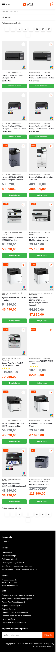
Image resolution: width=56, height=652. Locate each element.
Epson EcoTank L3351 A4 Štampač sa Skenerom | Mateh (41, 127)
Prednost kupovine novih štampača (16, 616)
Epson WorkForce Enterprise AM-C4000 (41, 178)
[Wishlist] (23, 44)
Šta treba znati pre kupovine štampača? (18, 595)
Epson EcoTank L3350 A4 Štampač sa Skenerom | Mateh (14, 127)
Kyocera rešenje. (9, 619)
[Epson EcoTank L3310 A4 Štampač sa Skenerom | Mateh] (41, 55)
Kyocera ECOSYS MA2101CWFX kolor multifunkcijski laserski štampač (38, 301)
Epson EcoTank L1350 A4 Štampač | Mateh (12, 76)
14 (37, 29)
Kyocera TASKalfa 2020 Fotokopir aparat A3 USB (39, 483)
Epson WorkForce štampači (13, 602)
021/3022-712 (11, 583)
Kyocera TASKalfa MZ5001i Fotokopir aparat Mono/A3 (12, 178)
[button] (52, 4)
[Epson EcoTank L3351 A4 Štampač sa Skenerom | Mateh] (41, 106)
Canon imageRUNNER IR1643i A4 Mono (41, 362)
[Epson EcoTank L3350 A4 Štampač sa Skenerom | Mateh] (14, 106)
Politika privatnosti (9, 559)
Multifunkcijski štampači (12, 72)
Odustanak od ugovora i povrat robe (17, 566)
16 (49, 29)
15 (43, 29)
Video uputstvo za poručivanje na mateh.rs (19, 569)
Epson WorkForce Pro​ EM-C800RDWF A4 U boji (12, 364)
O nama (5, 542)
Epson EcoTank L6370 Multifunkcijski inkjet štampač (14, 485)
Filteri (8, 17)
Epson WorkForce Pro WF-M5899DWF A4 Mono (12, 239)
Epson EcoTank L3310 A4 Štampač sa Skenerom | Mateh (41, 76)
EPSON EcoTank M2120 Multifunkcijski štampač (38, 239)
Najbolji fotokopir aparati (12, 605)
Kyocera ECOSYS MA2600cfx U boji (41, 424)
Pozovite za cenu (14, 86)
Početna (5, 12)
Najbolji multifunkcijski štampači (15, 612)
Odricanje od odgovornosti (13, 562)
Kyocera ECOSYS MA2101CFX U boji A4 (14, 299)
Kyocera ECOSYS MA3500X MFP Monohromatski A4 (13, 424)
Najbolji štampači (9, 609)
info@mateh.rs (12, 580)
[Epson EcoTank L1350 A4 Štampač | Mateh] (14, 55)
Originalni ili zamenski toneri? (14, 622)
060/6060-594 (12, 585)
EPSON (4, 234)
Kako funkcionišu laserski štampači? (17, 599)
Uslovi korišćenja (9, 556)
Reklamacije (7, 552)
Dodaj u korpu (14, 195)
